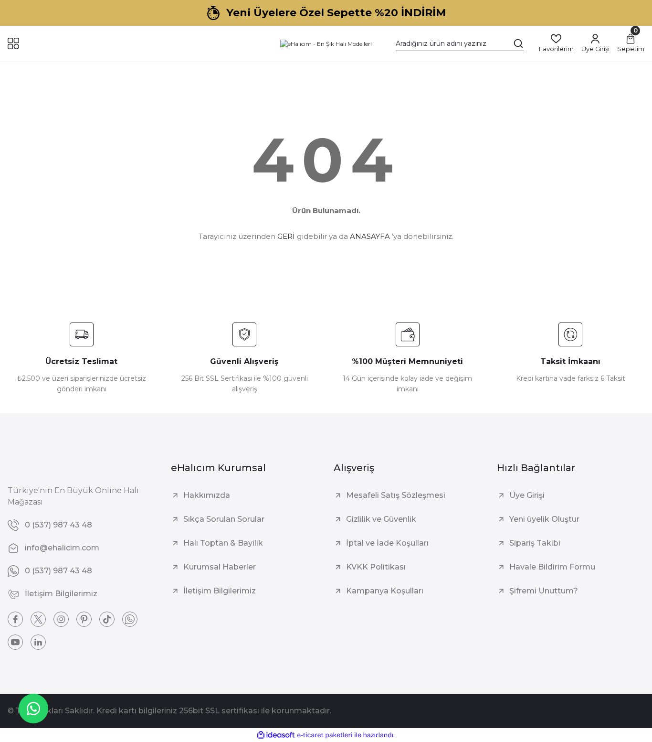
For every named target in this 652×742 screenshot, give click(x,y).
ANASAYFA (370, 236)
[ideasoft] (276, 735)
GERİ (286, 236)
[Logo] (326, 43)
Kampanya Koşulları (384, 590)
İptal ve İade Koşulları (387, 543)
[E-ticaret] (325, 735)
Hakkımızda (206, 495)
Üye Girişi (527, 495)
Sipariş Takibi (534, 543)
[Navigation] (13, 43)
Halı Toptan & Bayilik (223, 543)
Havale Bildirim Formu (552, 566)
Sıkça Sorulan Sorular (223, 519)
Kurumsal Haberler (219, 566)
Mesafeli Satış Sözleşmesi (395, 495)
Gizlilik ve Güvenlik (381, 519)
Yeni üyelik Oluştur (544, 519)
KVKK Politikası (376, 566)
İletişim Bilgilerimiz (219, 590)
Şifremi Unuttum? (543, 590)
